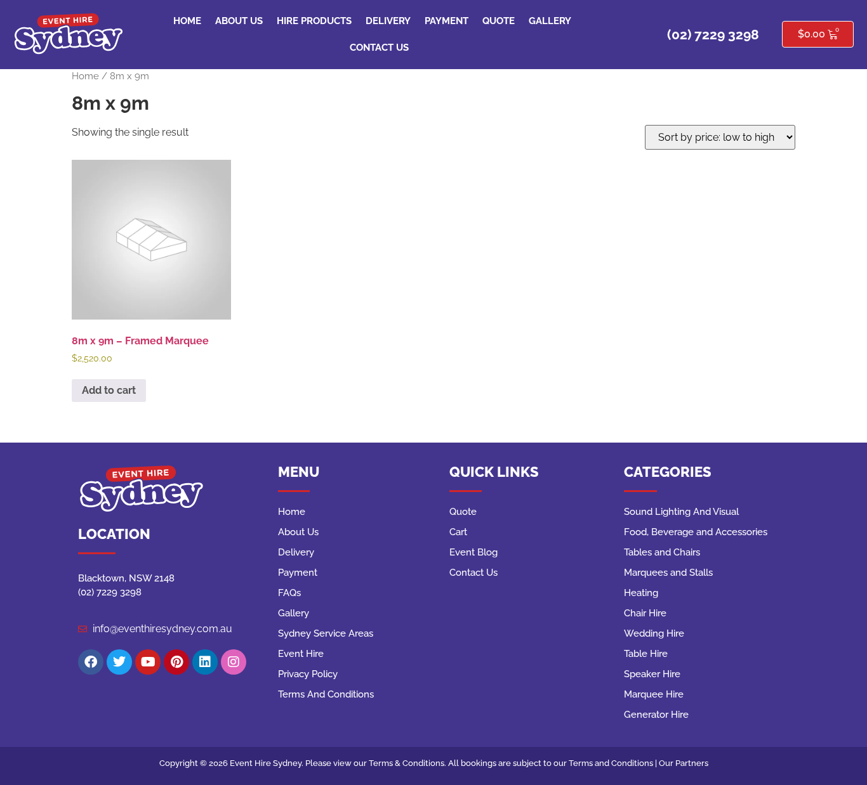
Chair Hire (645, 613)
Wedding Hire (654, 633)
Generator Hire (656, 714)
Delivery (388, 21)
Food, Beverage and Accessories (695, 532)
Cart (458, 532)
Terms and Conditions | (614, 763)
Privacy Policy (308, 674)
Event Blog (473, 552)
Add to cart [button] (109, 390)
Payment (446, 21)
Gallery (550, 21)
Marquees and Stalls (668, 572)
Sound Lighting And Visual (681, 511)
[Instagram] (233, 662)
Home (187, 21)
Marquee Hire (654, 694)
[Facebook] (90, 662)
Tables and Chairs (662, 552)
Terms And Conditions (326, 694)
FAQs (289, 593)
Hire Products (314, 21)
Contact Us (379, 47)
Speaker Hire (652, 674)
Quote (498, 21)
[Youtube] (148, 662)
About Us (239, 21)
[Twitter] (119, 662)
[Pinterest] (176, 662)
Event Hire (301, 653)
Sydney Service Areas (325, 633)
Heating (641, 593)
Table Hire (646, 653)
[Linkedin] (205, 662)
